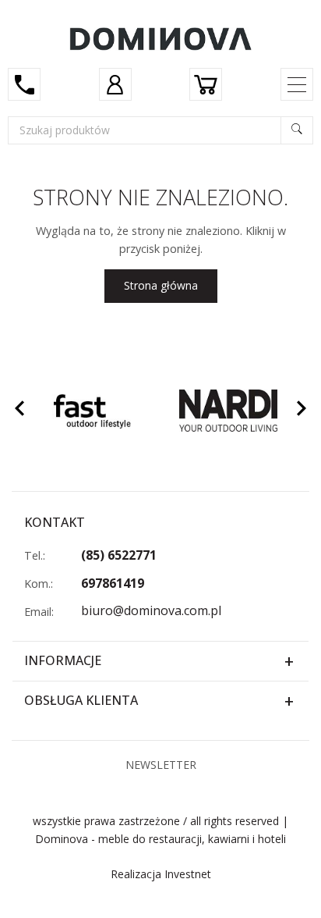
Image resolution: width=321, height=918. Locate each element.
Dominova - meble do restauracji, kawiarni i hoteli (160, 838)
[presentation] (19, 410)
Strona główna (161, 285)
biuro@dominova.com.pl (151, 610)
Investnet (187, 873)
